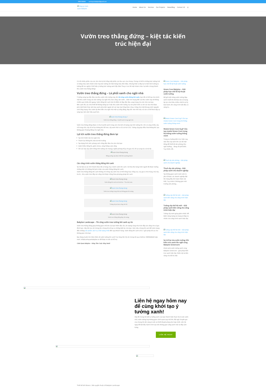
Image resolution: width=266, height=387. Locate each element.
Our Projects (160, 7)
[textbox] (118, 149)
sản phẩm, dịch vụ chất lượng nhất (97, 231)
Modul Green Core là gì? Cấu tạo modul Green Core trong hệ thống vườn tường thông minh (175, 132)
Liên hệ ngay (166, 334)
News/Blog (171, 7)
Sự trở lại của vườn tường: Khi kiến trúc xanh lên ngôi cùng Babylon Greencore (176, 242)
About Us (142, 7)
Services (151, 7)
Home (135, 7)
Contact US (181, 7)
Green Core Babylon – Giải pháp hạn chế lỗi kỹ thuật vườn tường (175, 91)
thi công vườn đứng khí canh (128, 97)
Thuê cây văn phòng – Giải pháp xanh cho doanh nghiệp (176, 169)
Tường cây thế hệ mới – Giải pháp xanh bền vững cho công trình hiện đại (176, 207)
